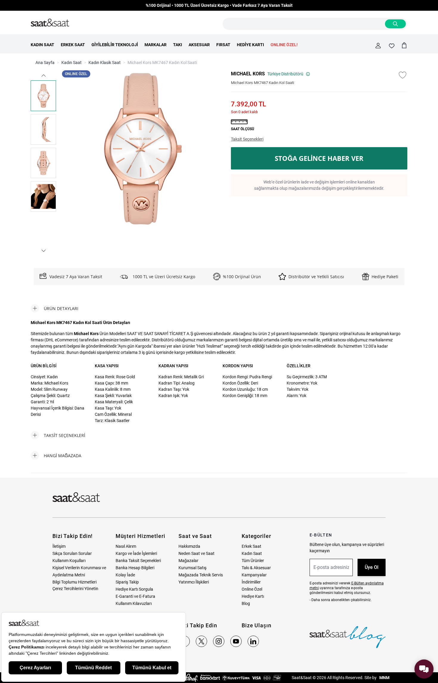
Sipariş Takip (127, 582)
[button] (43, 75)
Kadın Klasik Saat (104, 62)
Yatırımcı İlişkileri (193, 582)
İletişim (59, 546)
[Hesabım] (378, 45)
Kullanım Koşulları (69, 560)
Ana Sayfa (45, 62)
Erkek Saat (251, 546)
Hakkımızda (189, 546)
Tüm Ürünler (253, 560)
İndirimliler (251, 582)
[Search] (395, 23)
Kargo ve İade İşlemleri (136, 553)
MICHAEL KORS (248, 74)
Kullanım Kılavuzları (134, 603)
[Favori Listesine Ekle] (402, 75)
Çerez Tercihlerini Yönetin (75, 588)
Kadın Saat (71, 62)
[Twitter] (201, 641)
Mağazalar (188, 560)
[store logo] (50, 22)
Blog (246, 603)
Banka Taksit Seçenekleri (138, 560)
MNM (383, 677)
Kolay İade (125, 574)
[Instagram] (218, 641)
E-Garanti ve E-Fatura (135, 596)
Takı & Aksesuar (256, 567)
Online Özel (252, 589)
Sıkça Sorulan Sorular (72, 553)
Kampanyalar (254, 574)
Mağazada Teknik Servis (200, 574)
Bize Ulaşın (256, 625)
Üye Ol (371, 567)
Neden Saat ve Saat (196, 553)
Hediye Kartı (253, 596)
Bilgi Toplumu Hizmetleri (74, 582)
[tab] (54, 308)
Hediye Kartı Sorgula (134, 589)
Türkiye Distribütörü (285, 73)
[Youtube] (236, 641)
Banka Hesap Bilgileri (135, 567)
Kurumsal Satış (192, 567)
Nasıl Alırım (126, 546)
